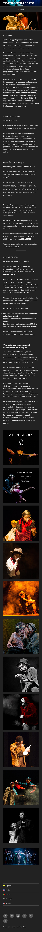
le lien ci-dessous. (12, 247)
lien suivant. (30, 334)
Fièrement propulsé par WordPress (15, 927)
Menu (22, 9)
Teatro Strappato (18, 3)
